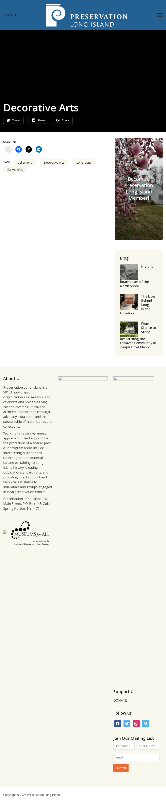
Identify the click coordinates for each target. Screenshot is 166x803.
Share (41, 120)
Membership (138, 170)
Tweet (16, 120)
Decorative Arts (54, 162)
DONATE (10, 15)
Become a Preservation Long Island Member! (139, 188)
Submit (121, 768)
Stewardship (15, 169)
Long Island (84, 162)
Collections (25, 162)
